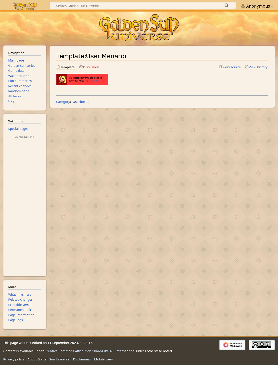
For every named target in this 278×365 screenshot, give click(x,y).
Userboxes (81, 101)
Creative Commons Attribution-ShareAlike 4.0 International (90, 351)
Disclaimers (82, 359)
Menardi (93, 80)
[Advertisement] (24, 204)
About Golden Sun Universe (48, 359)
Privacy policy (13, 359)
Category (63, 101)
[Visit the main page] (139, 28)
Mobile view (103, 359)
